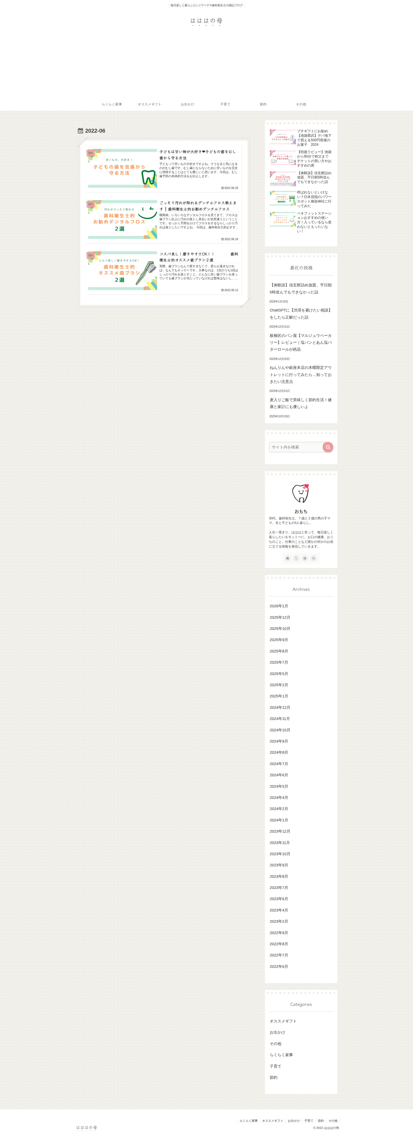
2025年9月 (279, 640)
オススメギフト (283, 1021)
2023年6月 (279, 899)
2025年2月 (279, 685)
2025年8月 (279, 651)
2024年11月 (280, 719)
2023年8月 (279, 876)
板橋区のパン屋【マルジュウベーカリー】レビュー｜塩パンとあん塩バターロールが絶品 (301, 342)
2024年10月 (280, 730)
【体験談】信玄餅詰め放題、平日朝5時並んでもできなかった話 (301, 288)
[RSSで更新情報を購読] (313, 558)
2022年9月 (279, 932)
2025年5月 (279, 673)
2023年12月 (280, 831)
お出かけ (277, 1032)
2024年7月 (279, 763)
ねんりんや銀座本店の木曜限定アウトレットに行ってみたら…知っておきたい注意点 (301, 374)
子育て (275, 1066)
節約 (273, 1077)
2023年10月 (280, 854)
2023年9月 (279, 865)
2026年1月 (279, 606)
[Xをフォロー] (296, 558)
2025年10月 (280, 628)
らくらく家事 (281, 1055)
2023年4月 (279, 910)
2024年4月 (279, 797)
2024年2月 (279, 809)
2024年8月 (279, 752)
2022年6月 (279, 966)
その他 (275, 1043)
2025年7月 (279, 662)
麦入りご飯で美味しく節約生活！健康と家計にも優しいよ (301, 403)
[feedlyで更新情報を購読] (304, 558)
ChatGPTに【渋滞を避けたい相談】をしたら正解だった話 (301, 313)
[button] (328, 447)
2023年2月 (279, 921)
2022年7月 (279, 955)
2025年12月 (280, 617)
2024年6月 (279, 775)
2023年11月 (280, 842)
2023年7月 (279, 887)
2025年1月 (279, 696)
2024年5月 (279, 786)
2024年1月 (279, 820)
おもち (301, 511)
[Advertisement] (206, 65)
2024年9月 (279, 741)
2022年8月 (279, 944)
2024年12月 (280, 707)
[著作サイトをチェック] (287, 558)
